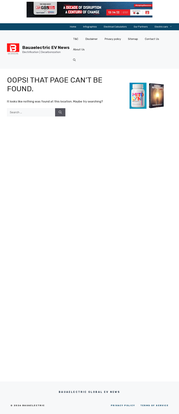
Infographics (90, 26)
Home (73, 26)
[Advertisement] (147, 178)
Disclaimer (91, 39)
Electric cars (161, 26)
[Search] (60, 112)
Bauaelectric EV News (46, 47)
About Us (79, 49)
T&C (75, 39)
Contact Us (152, 39)
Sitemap (133, 39)
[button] (74, 60)
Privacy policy (113, 39)
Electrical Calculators (115, 26)
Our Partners (141, 26)
